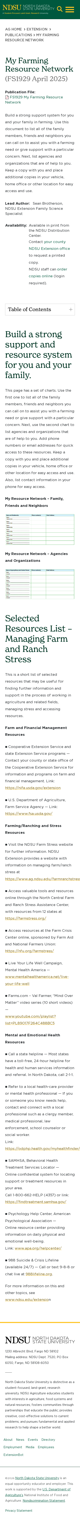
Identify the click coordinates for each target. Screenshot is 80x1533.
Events (33, 1439)
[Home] (28, 9)
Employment (12, 1447)
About (8, 1439)
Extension (37, 29)
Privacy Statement (18, 1510)
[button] (60, 9)
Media (30, 1447)
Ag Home (13, 29)
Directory (48, 1439)
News (20, 1439)
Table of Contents (29, 309)
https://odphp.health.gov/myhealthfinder (41, 1148)
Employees (46, 1447)
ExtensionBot (13, 1455)
